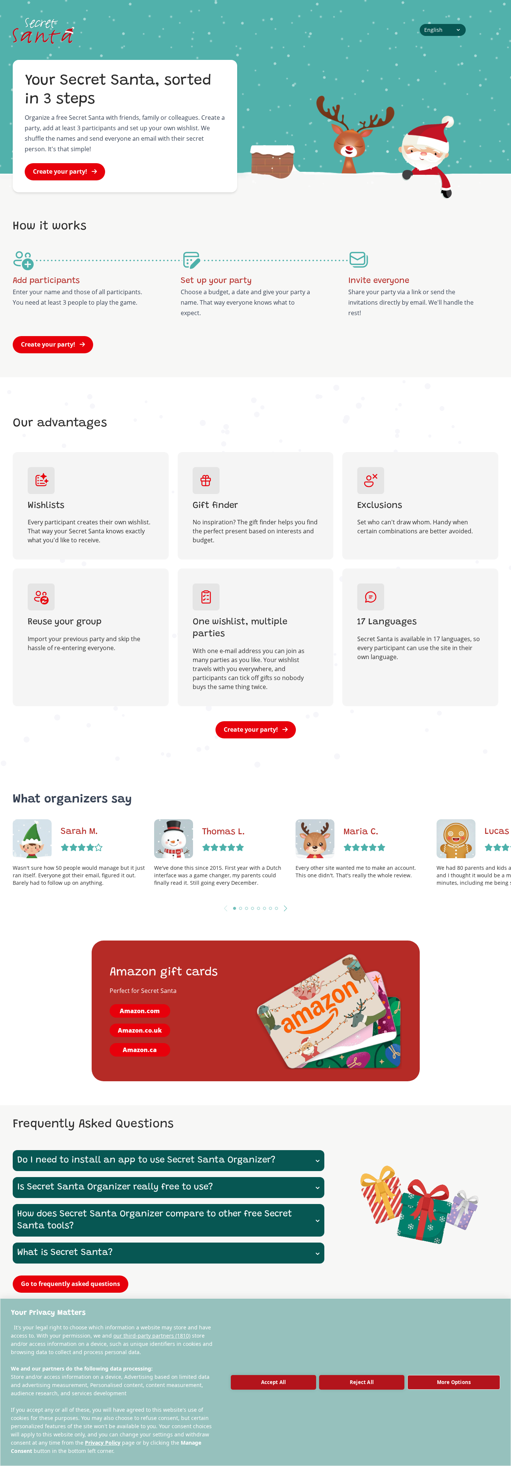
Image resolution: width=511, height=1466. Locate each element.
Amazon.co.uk (140, 1030)
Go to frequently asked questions (70, 1284)
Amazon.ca (140, 1050)
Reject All (362, 1382)
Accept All (273, 1382)
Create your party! (60, 171)
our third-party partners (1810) (151, 1335)
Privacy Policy (102, 1442)
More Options (454, 1382)
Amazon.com (140, 1011)
